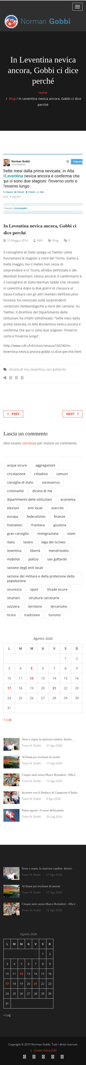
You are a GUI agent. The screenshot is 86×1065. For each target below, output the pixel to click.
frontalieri (14, 525)
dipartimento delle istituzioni (29, 499)
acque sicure (17, 465)
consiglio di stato (20, 482)
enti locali (35, 508)
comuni (62, 474)
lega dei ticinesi (54, 542)
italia (11, 542)
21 (54, 688)
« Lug (7, 719)
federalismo (36, 516)
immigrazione (47, 533)
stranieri (13, 598)
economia (68, 499)
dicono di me (19, 369)
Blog (12, 98)
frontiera (38, 525)
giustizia (59, 525)
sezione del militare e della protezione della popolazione (41, 578)
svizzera (13, 606)
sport (34, 589)
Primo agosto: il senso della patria (43, 810)
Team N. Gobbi (31, 745)
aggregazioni (45, 465)
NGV (40, 240)
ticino (11, 615)
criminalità (15, 491)
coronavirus (51, 482)
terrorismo (59, 606)
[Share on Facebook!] (10, 377)
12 (31, 678)
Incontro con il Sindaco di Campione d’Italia (49, 792)
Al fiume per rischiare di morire (41, 757)
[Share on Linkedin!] (22, 377)
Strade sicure (57, 589)
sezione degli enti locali (25, 567)
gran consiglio (18, 533)
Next (70, 414)
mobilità (13, 559)
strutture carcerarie (44, 598)
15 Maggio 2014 (17, 240)
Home (43, 92)
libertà (35, 550)
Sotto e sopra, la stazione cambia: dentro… (48, 739)
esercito (57, 508)
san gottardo (56, 369)
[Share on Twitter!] (16, 377)
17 (9, 688)
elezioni (13, 508)
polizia (33, 559)
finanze (59, 516)
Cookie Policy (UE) (45, 1050)
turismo (55, 615)
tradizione (32, 615)
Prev (15, 414)
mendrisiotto (59, 550)
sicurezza (14, 589)
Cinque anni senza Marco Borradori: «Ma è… (50, 774)
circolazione (16, 474)
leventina (38, 369)
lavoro (28, 542)
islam (71, 533)
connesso (29, 443)
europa (12, 516)
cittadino (41, 474)
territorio (35, 606)
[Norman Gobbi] (37, 21)
